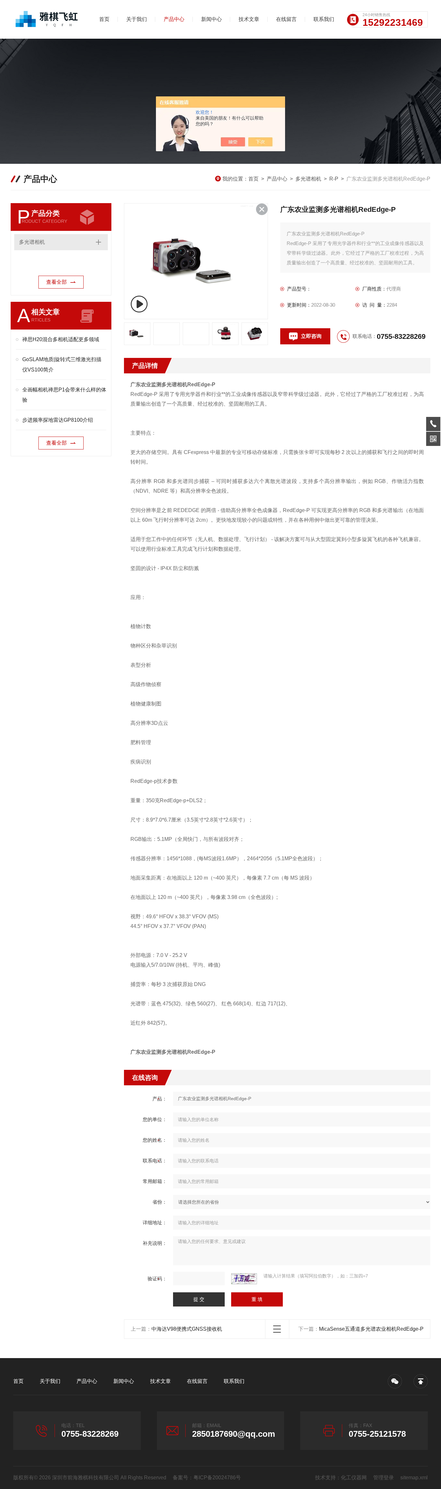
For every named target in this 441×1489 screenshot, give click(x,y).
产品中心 (174, 19)
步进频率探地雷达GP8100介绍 (57, 420)
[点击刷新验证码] (244, 1278)
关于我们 (136, 19)
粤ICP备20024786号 (217, 1477)
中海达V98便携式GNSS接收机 (186, 1329)
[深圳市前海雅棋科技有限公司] (47, 19)
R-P (333, 179)
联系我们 (323, 19)
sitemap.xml (414, 1477)
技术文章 (249, 19)
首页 (104, 19)
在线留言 (286, 19)
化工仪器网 (354, 1477)
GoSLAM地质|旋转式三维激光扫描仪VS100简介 (61, 364)
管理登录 (383, 1477)
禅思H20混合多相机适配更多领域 (60, 339)
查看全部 (56, 282)
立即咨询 (311, 336)
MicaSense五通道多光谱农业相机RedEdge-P (371, 1329)
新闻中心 (211, 19)
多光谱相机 (308, 179)
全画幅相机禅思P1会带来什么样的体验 (64, 395)
